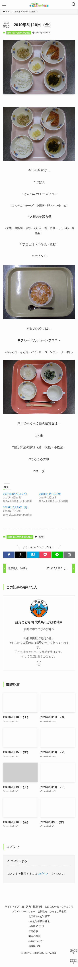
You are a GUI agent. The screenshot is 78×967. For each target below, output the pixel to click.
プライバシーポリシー (24, 911)
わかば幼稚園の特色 (39, 921)
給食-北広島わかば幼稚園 (18, 33)
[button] (9, 555)
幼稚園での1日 (36, 926)
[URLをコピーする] (69, 555)
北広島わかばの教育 (39, 916)
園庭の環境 (34, 936)
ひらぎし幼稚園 (58, 911)
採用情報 (37, 906)
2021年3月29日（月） (15, 493)
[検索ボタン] (73, 4)
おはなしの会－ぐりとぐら (59, 906)
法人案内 (26, 906)
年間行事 (33, 931)
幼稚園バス (34, 946)
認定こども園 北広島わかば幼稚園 (39, 622)
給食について (35, 941)
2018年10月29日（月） (16, 507)
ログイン (42, 873)
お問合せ (42, 911)
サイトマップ (12, 906)
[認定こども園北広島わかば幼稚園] (39, 4)
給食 (41, 536)
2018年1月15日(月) (50, 493)
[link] (39, 663)
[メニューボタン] (4, 4)
